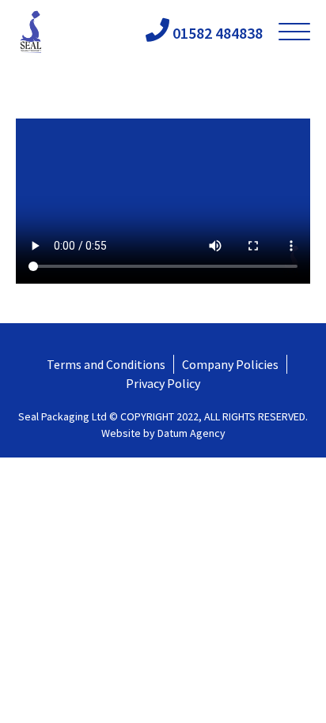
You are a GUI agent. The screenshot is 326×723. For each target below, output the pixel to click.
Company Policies (230, 364)
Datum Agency (191, 433)
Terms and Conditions (106, 364)
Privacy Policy (163, 383)
